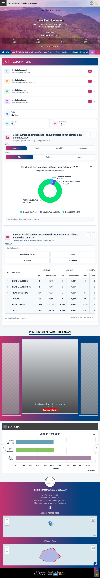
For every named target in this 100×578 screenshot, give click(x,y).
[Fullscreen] (93, 135)
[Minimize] (88, 135)
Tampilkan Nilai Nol (27, 254)
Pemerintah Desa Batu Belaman (51, 572)
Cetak (28, 260)
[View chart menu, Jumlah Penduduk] (94, 434)
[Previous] (3, 448)
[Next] (97, 448)
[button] (92, 52)
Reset (72, 254)
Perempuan (82, 148)
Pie (19, 157)
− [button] (7, 523)
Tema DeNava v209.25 (43, 574)
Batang (49, 157)
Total (37, 148)
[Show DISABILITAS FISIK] (28, 212)
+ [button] (7, 519)
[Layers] (93, 519)
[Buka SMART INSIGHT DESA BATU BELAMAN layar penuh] (97, 52)
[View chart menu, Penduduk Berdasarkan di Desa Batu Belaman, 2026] (91, 167)
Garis (79, 157)
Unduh (74, 260)
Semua (16, 148)
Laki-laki (58, 148)
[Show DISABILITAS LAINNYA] (50, 212)
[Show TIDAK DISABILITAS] (71, 212)
